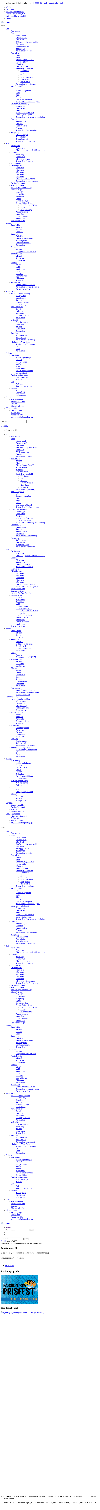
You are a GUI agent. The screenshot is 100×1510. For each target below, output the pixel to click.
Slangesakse (20, 393)
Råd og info (15, 413)
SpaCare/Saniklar (17, 399)
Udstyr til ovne (21, 276)
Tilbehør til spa (16, 190)
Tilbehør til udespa (23, 159)
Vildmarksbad (16, 163)
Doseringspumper (22, 322)
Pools (13, 33)
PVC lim (19, 384)
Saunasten (19, 274)
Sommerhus (20, 157)
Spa (7, 143)
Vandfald (23, 75)
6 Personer (20, 172)
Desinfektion (20, 298)
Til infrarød (20, 278)
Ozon (18, 349)
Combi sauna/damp (23, 243)
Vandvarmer (20, 218)
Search (8, 1227)
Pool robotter (21, 137)
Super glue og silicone (24, 386)
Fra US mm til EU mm (29, 205)
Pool (7, 29)
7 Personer (20, 174)
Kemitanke (20, 313)
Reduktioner (20, 368)
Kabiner (19, 249)
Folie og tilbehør (22, 66)
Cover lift (19, 192)
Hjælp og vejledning (18, 410)
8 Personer (20, 176)
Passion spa (15, 146)
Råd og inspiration (13, 408)
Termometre (20, 329)
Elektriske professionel (24, 238)
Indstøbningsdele (17, 86)
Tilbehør (14, 263)
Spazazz (14, 404)
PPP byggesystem (22, 46)
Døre (18, 271)
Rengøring (15, 132)
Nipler (22, 207)
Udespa (14, 152)
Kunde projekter (17, 415)
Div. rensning (21, 304)
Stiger (18, 95)
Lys (17, 88)
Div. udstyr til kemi (23, 315)
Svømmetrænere (26, 77)
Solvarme (19, 124)
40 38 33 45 (37, 3)
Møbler (18, 199)
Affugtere (19, 64)
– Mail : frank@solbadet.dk (52, 3)
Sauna (8, 223)
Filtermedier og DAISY (25, 60)
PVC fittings (15, 355)
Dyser (18, 93)
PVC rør (19, 379)
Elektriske (19, 236)
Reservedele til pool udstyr (26, 84)
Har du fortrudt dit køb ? (15, 14)
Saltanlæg (14, 333)
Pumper (19, 55)
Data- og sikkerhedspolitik (16, 16)
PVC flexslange (22, 377)
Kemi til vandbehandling (20, 293)
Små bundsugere (22, 135)
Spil (22, 73)
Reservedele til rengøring (25, 141)
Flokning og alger (22, 302)
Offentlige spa (16, 165)
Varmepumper (21, 121)
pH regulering (21, 296)
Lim (12, 382)
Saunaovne (15, 234)
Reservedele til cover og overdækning (30, 117)
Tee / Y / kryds (21, 362)
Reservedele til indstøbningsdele (28, 101)
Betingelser (10, 9)
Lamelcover (20, 108)
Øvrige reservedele (23, 289)
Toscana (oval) (21, 38)
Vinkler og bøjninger (24, 357)
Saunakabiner (16, 225)
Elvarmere (20, 128)
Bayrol (18, 309)
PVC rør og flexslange (19, 375)
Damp (13, 247)
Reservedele (25, 82)
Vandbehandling (12, 291)
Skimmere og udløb (23, 90)
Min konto (10, 7)
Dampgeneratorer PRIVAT (26, 252)
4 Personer (20, 168)
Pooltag (18, 110)
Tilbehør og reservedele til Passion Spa (30, 150)
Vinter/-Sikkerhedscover (25, 113)
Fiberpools (20, 44)
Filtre (18, 57)
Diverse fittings (21, 373)
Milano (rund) (21, 35)
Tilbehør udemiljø (17, 406)
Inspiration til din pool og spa (22, 417)
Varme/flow (20, 214)
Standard (19, 229)
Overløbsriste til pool (24, 99)
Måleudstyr (15, 320)
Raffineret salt (21, 338)
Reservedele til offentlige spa (27, 181)
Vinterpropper (21, 395)
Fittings (9, 353)
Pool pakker (15, 31)
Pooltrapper (20, 49)
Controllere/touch (22, 216)
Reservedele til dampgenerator (27, 287)
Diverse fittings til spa (24, 203)
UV (17, 346)
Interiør (18, 265)
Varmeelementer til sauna (25, 285)
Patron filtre (20, 194)
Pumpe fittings (26, 210)
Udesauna (19, 232)
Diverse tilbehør (22, 201)
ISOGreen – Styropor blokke (27, 42)
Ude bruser (24, 71)
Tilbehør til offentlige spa (25, 179)
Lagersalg (9, 397)
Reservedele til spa (18, 221)
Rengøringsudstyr (22, 139)
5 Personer (20, 170)
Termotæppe (20, 106)
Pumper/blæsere (22, 212)
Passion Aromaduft (18, 183)
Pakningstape (21, 390)
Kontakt (9, 18)
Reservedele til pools (24, 51)
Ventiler (19, 366)
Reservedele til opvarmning (26, 130)
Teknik (18, 97)
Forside (4, 1241)
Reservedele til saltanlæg (25, 340)
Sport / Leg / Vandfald (24, 68)
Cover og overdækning (20, 104)
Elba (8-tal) (20, 40)
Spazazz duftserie (17, 185)
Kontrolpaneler (16, 254)
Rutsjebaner (25, 79)
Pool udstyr (15, 53)
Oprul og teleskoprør (24, 115)
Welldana (19, 311)
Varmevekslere (21, 126)
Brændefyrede (21, 240)
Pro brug (19, 327)
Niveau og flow (22, 62)
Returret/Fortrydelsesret (15, 12)
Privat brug (20, 154)
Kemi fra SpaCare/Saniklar (21, 188)
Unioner (19, 360)
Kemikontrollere (17, 307)
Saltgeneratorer (21, 335)
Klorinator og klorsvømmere (26, 344)
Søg (2, 421)
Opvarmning (15, 119)
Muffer (18, 364)
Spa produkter (21, 300)
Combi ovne (20, 260)
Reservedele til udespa (24, 161)
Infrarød (19, 227)
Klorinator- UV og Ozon (20, 342)
